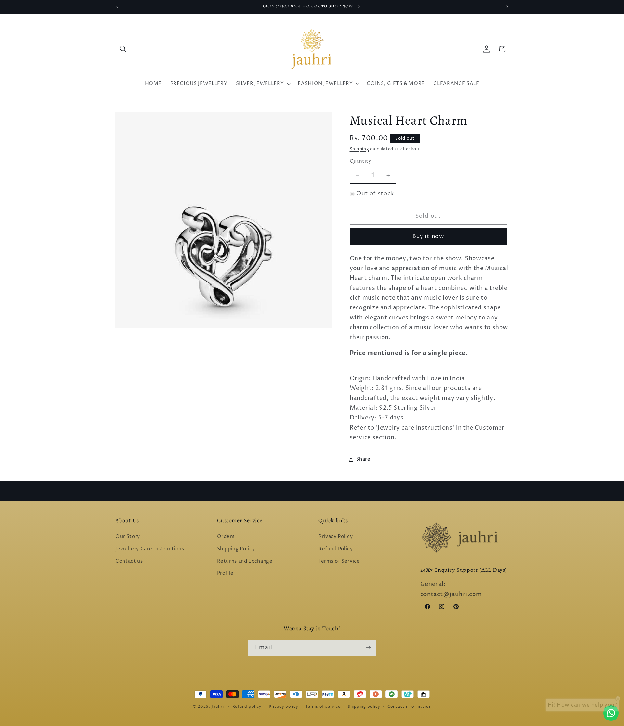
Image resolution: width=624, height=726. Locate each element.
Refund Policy (335, 548)
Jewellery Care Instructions (149, 548)
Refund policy (247, 706)
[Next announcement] (507, 7)
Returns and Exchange (245, 561)
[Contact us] (611, 713)
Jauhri (218, 706)
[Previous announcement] (117, 7)
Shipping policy (364, 706)
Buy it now (428, 236)
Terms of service (323, 706)
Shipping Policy (236, 548)
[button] (123, 49)
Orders (226, 536)
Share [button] (363, 459)
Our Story (127, 536)
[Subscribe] (368, 647)
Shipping (359, 149)
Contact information (409, 706)
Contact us (129, 561)
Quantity (360, 161)
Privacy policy (283, 706)
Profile (225, 573)
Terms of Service (339, 561)
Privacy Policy (335, 536)
